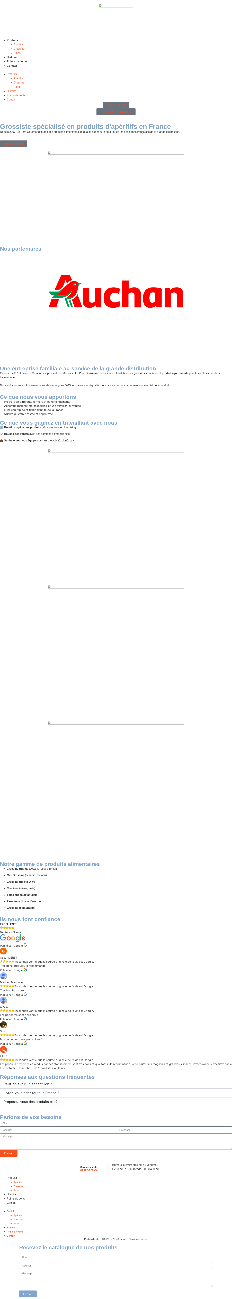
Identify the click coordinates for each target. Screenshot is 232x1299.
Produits (12, 40)
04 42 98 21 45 (88, 1170)
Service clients (88, 1167)
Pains (17, 53)
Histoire (12, 57)
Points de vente (17, 61)
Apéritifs (18, 44)
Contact (12, 65)
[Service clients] (75, 1168)
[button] (116, 70)
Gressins (19, 48)
